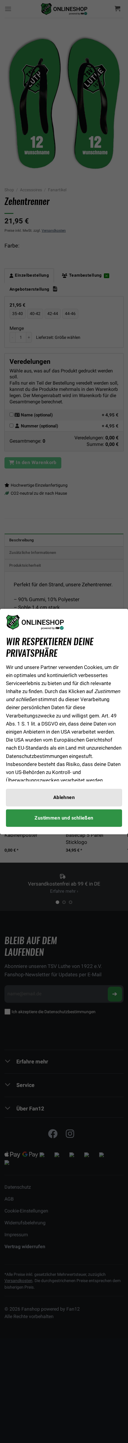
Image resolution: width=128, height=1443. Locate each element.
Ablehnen (64, 797)
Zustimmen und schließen (64, 818)
